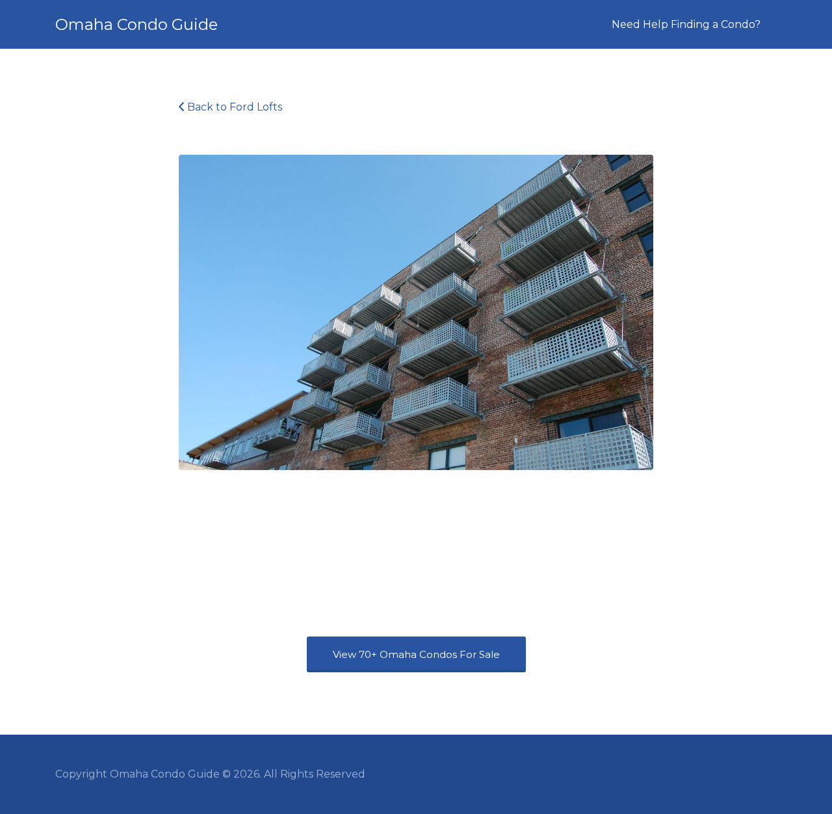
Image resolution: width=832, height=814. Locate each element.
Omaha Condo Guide (136, 24)
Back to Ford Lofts (234, 107)
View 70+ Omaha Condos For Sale (416, 654)
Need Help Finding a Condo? (686, 24)
